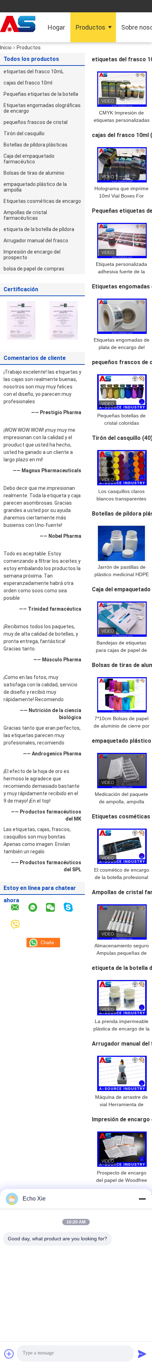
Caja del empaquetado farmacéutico (29, 158)
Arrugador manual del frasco (36, 240)
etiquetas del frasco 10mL (34, 71)
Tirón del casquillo (24, 133)
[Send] (142, 1353)
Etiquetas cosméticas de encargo (42, 201)
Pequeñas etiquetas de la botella (41, 94)
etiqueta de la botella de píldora (39, 229)
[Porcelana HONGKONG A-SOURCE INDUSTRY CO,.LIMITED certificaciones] (21, 320)
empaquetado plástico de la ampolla (35, 187)
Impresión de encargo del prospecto (32, 254)
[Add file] (9, 1353)
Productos (90, 27)
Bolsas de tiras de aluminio (34, 173)
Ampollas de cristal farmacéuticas (25, 215)
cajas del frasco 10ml (28, 83)
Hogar (56, 27)
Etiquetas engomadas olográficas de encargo (42, 108)
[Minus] (142, 1199)
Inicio (6, 47)
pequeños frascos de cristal (36, 122)
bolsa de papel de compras (34, 269)
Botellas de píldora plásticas (36, 145)
